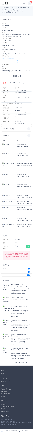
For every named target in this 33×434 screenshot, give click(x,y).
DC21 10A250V (25, 195)
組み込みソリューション (22, 7)
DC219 (4, 268)
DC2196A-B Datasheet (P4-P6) (10, 60)
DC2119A (23, 207)
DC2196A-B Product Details (22, 71)
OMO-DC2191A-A (26, 186)
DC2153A (23, 219)
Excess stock (5, 411)
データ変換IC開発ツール (10, 12)
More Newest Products (22, 362)
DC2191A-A (24, 184)
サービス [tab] (12, 83)
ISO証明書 (4, 391)
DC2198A (23, 175)
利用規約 (3, 409)
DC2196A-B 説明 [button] (8, 129)
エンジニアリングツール (10, 9)
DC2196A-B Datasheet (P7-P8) (10, 62)
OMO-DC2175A (25, 155)
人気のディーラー (6, 381)
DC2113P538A (25, 201)
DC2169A (23, 144)
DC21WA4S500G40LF (27, 163)
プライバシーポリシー (7, 406)
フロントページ (5, 7)
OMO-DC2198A (25, 176)
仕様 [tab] (4, 83)
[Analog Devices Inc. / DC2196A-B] (16, 76)
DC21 (4, 272)
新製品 (3, 396)
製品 (13, 7)
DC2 (4, 275)
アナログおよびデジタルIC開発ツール (13, 11)
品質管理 (3, 404)
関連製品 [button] (6, 135)
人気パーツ (4, 378)
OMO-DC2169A (25, 146)
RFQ (28, 247)
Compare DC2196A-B (17, 297)
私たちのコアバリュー (7, 394)
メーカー (3, 376)
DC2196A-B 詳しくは (8, 71)
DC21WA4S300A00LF (27, 224)
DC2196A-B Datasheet (8, 58)
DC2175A (23, 154)
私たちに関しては (6, 389)
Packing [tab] (21, 83)
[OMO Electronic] (4, 3)
